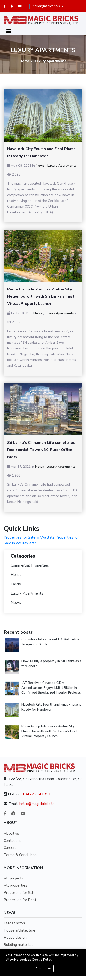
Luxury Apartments (61, 165)
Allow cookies (43, 968)
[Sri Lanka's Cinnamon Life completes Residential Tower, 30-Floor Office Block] (43, 409)
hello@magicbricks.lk (48, 6)
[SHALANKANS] (14, 6)
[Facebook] (7, 6)
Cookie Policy (42, 959)
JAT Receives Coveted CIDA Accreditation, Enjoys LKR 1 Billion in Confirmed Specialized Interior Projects (51, 688)
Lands (16, 584)
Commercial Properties (30, 565)
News (40, 165)
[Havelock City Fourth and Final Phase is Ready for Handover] (43, 115)
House (16, 574)
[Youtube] (22, 6)
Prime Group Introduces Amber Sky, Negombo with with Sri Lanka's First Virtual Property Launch (49, 731)
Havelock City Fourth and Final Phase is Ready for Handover (51, 707)
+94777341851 (36, 794)
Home (24, 61)
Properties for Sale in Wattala (29, 537)
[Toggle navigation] (9, 31)
